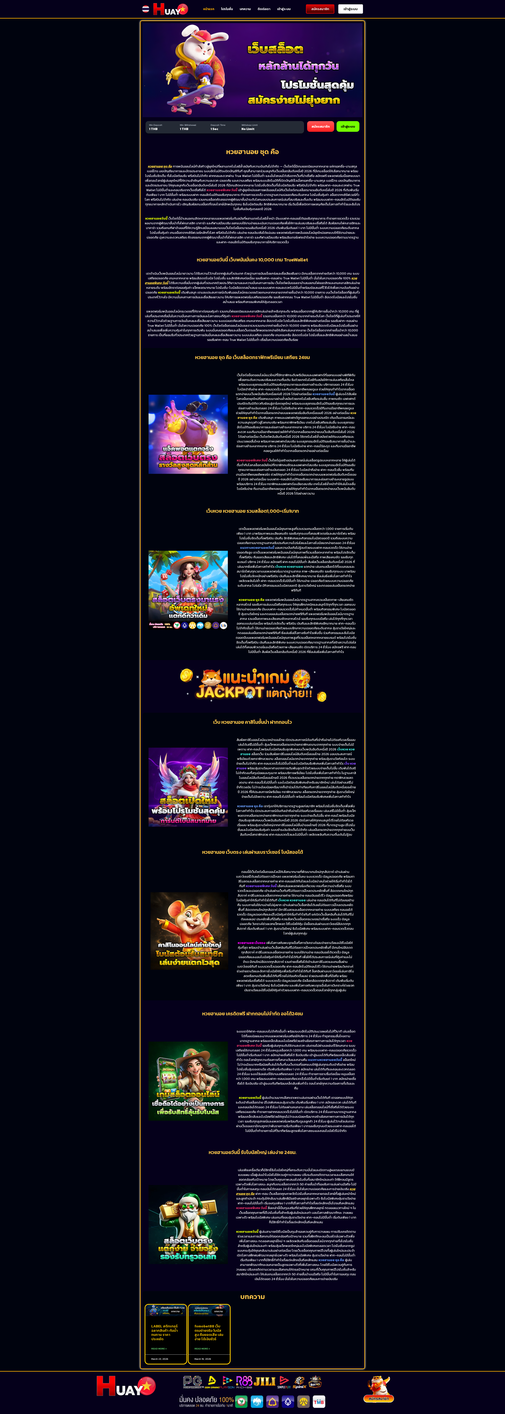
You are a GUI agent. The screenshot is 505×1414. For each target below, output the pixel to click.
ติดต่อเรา (264, 9)
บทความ (245, 9)
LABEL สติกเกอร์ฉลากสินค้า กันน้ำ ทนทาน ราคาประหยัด (164, 1332)
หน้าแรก (208, 9)
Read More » (159, 1348)
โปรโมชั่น (227, 9)
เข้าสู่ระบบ (284, 9)
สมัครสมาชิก (320, 126)
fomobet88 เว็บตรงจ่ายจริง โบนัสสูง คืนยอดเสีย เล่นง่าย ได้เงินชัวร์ (209, 1332)
